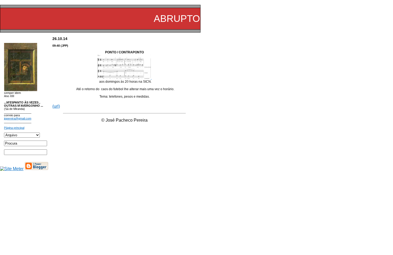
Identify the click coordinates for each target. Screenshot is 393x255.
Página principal (14, 127)
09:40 (56, 45)
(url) (56, 106)
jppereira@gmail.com (17, 118)
